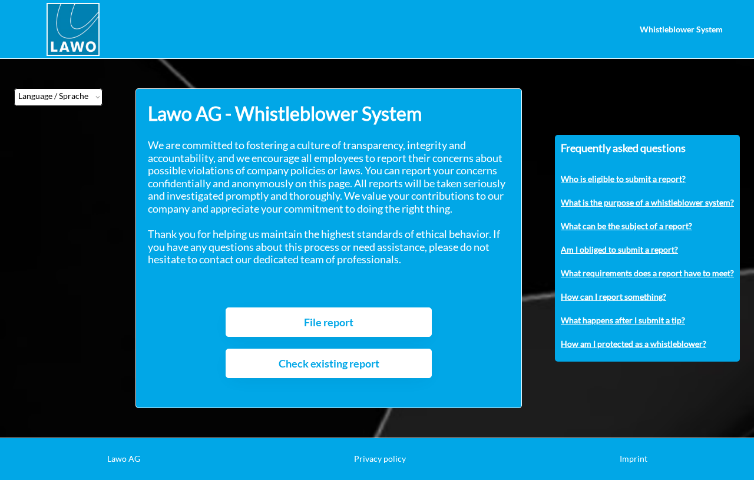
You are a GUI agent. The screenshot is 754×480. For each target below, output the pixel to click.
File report (328, 322)
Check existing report (329, 363)
